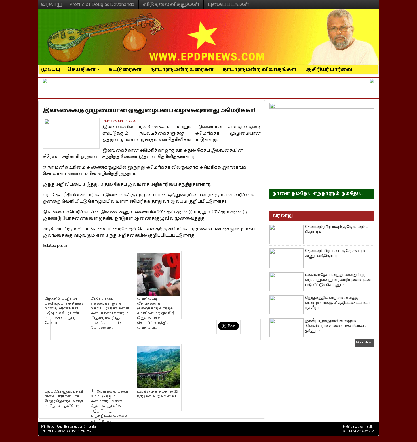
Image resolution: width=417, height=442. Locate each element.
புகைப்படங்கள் (228, 4)
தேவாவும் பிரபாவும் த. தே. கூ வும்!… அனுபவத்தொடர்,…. (336, 253)
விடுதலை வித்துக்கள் (171, 4)
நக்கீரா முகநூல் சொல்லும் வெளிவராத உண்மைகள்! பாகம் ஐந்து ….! (335, 326)
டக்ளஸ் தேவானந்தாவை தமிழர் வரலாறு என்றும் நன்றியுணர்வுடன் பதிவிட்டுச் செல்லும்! (338, 280)
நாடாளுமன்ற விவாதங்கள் (259, 69)
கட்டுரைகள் (125, 69)
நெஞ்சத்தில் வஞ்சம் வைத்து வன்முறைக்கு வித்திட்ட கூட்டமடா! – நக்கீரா (339, 303)
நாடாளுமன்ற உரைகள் (182, 69)
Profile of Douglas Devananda (102, 4)
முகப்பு (50, 67)
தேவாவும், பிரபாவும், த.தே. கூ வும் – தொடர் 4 (336, 229)
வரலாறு (51, 2)
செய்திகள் (82, 69)
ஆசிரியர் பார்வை (328, 69)
